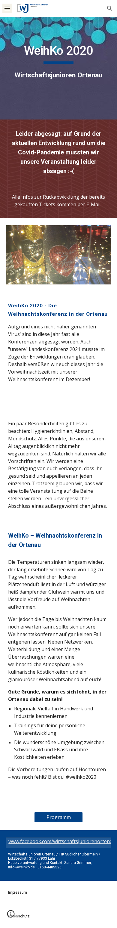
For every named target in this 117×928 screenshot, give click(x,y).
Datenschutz (19, 916)
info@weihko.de (21, 867)
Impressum (17, 892)
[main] (58, 68)
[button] (7, 8)
